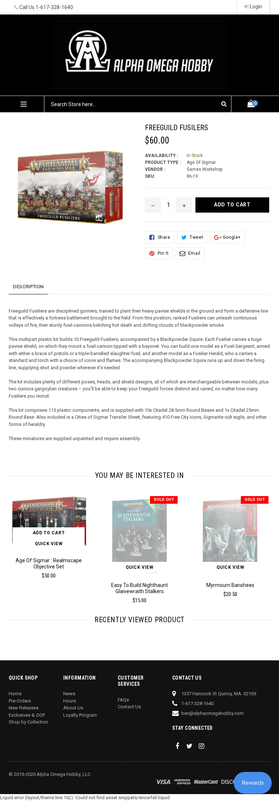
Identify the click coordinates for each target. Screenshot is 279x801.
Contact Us (129, 706)
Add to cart (49, 532)
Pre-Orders (20, 701)
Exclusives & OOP (27, 715)
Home (15, 693)
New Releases (24, 708)
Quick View (49, 543)
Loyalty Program (80, 715)
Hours (69, 701)
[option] (134, 552)
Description (28, 286)
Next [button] (267, 540)
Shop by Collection (28, 722)
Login (255, 6)
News (69, 693)
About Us (73, 708)
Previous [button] (9, 540)
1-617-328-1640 (54, 7)
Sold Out (164, 499)
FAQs (123, 700)
